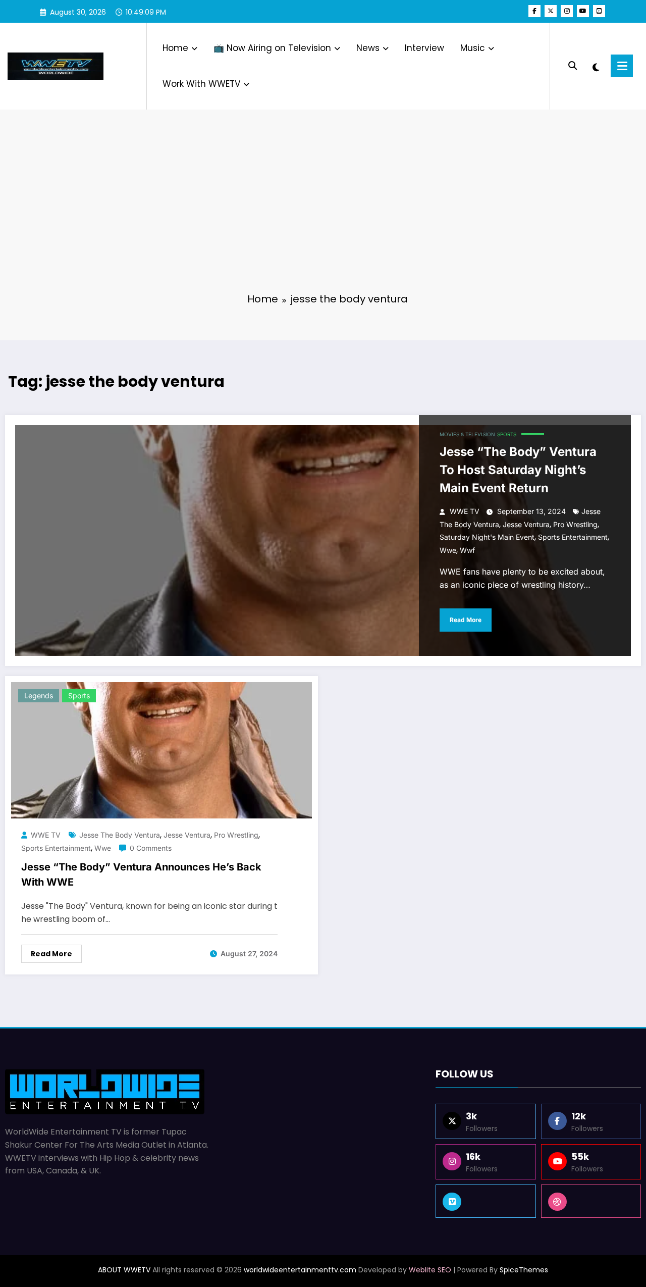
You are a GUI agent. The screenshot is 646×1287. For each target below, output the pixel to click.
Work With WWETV (201, 84)
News (368, 48)
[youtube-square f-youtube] (599, 11)
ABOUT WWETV (124, 1270)
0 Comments (151, 848)
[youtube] (583, 11)
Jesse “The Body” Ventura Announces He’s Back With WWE (141, 874)
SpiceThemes (524, 1270)
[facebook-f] (534, 11)
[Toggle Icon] (622, 66)
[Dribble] (591, 1201)
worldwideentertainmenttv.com (300, 1270)
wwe (448, 550)
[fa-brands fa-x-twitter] (551, 11)
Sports (506, 434)
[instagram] (567, 11)
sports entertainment (573, 537)
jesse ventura (526, 524)
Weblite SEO (430, 1270)
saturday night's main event (487, 537)
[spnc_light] (596, 66)
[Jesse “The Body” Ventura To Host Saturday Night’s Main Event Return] (323, 540)
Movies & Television (467, 434)
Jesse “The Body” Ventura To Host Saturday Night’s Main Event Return (518, 469)
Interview (424, 48)
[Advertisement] (323, 207)
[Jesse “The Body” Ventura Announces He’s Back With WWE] (161, 750)
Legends (38, 695)
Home (175, 48)
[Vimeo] (485, 1201)
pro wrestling (575, 524)
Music (472, 48)
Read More (465, 620)
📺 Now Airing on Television (272, 48)
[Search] (572, 66)
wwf (467, 550)
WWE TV (464, 511)
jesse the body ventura (119, 835)
